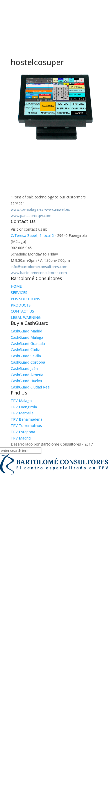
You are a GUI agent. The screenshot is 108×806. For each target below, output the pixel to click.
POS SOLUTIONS (25, 298)
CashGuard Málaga (27, 337)
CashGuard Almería (27, 374)
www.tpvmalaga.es (27, 209)
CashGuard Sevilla (26, 355)
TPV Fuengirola (24, 406)
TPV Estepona (23, 431)
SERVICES (19, 292)
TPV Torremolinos (26, 425)
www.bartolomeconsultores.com (39, 272)
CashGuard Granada (28, 343)
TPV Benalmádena (26, 419)
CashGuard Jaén (24, 368)
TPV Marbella (22, 412)
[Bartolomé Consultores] (54, 465)
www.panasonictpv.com (31, 215)
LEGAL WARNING (26, 317)
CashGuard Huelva (26, 380)
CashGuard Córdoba (28, 362)
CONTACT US (22, 311)
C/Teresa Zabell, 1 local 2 (32, 235)
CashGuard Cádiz (25, 349)
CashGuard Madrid (26, 331)
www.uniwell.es (57, 209)
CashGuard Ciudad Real (30, 387)
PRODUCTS (21, 305)
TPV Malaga (21, 400)
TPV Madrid (21, 438)
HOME (16, 286)
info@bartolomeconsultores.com (39, 266)
